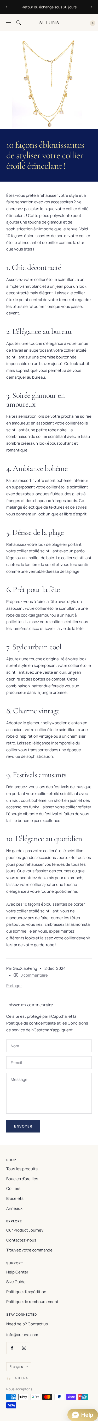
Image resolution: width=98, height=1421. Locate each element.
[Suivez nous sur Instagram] (24, 1348)
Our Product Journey (24, 1230)
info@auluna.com (22, 1334)
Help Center (17, 1272)
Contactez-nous (21, 1240)
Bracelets (15, 1198)
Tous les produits (22, 1169)
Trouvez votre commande (29, 1250)
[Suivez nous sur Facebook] (12, 1348)
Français (16, 1366)
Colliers (13, 1188)
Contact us (38, 1324)
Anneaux (14, 1208)
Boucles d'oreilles (22, 1179)
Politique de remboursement (32, 1301)
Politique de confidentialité (31, 1023)
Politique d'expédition (26, 1291)
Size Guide (16, 1281)
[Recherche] (18, 22)
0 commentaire (34, 975)
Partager (14, 985)
